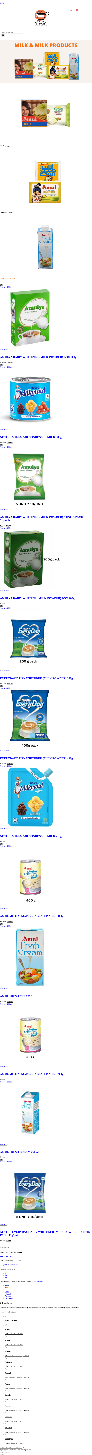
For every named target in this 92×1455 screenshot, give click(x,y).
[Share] (6, 1452)
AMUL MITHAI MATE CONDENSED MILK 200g (31, 1074)
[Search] (3, 35)
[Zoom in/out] (1, 1452)
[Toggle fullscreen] (3, 1452)
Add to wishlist (6, 287)
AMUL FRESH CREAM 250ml (19, 1152)
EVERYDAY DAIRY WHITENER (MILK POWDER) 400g (36, 758)
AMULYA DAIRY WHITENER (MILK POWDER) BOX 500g (38, 357)
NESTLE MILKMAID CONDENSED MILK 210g (31, 836)
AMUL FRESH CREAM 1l (16, 996)
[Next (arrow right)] (3, 1454)
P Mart (2, 3)
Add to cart (4, 350)
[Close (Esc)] (8, 1452)
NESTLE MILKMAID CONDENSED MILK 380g (31, 437)
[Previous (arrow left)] (1, 1454)
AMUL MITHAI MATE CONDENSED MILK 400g (31, 916)
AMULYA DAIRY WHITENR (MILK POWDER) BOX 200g (37, 598)
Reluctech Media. (38, 1281)
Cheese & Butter (6, 212)
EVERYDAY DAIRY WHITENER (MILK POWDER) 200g (36, 678)
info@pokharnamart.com (9, 1265)
